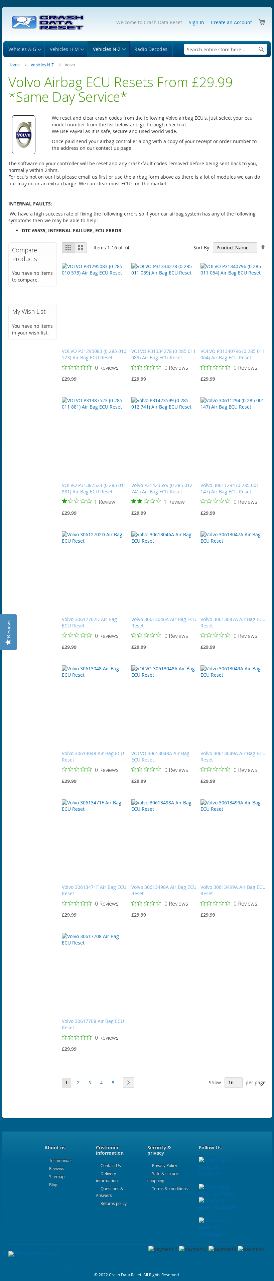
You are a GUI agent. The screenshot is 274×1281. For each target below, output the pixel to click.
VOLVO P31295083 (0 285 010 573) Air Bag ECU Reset (94, 354)
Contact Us (111, 1165)
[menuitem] (23, 49)
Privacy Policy (164, 1165)
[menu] (137, 49)
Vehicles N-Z (43, 64)
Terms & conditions (170, 1188)
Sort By (201, 247)
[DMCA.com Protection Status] (33, 1253)
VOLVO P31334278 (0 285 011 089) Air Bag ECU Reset (163, 354)
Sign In (196, 22)
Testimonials (61, 1160)
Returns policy (114, 1203)
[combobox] (225, 49)
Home (14, 64)
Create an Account (231, 22)
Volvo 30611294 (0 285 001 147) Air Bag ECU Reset (229, 488)
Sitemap (56, 1176)
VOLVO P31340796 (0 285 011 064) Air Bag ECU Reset (232, 354)
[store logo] (47, 22)
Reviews (56, 1168)
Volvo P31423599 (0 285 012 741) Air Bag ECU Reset (161, 488)
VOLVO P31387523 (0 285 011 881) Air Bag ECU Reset (94, 488)
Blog (53, 1184)
